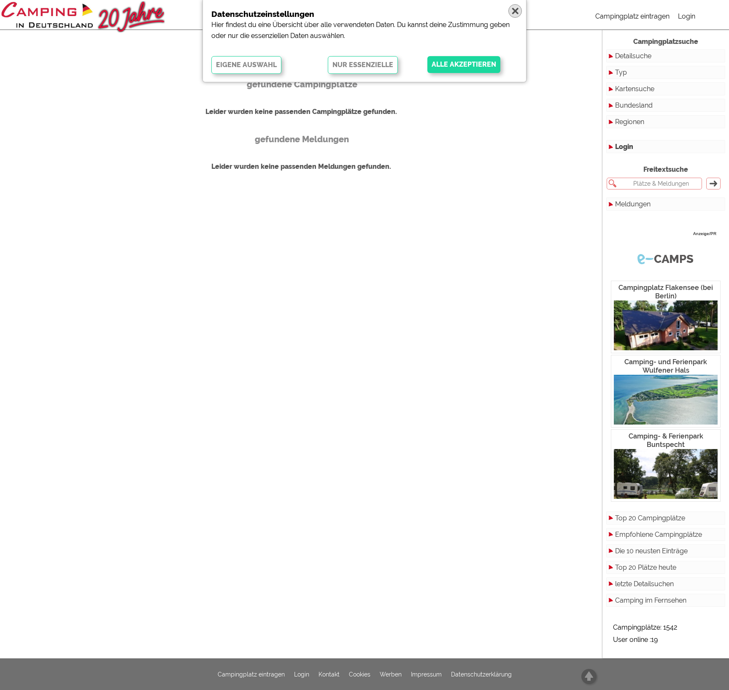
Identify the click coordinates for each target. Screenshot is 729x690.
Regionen (629, 122)
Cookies (359, 674)
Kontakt (329, 674)
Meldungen (633, 204)
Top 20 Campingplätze (650, 518)
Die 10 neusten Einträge (651, 551)
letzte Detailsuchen (644, 584)
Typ (621, 72)
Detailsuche (633, 56)
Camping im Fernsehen (650, 600)
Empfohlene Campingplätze (658, 534)
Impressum (426, 674)
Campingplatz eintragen (632, 16)
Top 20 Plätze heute (645, 567)
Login (686, 16)
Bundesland (634, 105)
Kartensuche (634, 89)
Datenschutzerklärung (481, 674)
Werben (391, 674)
